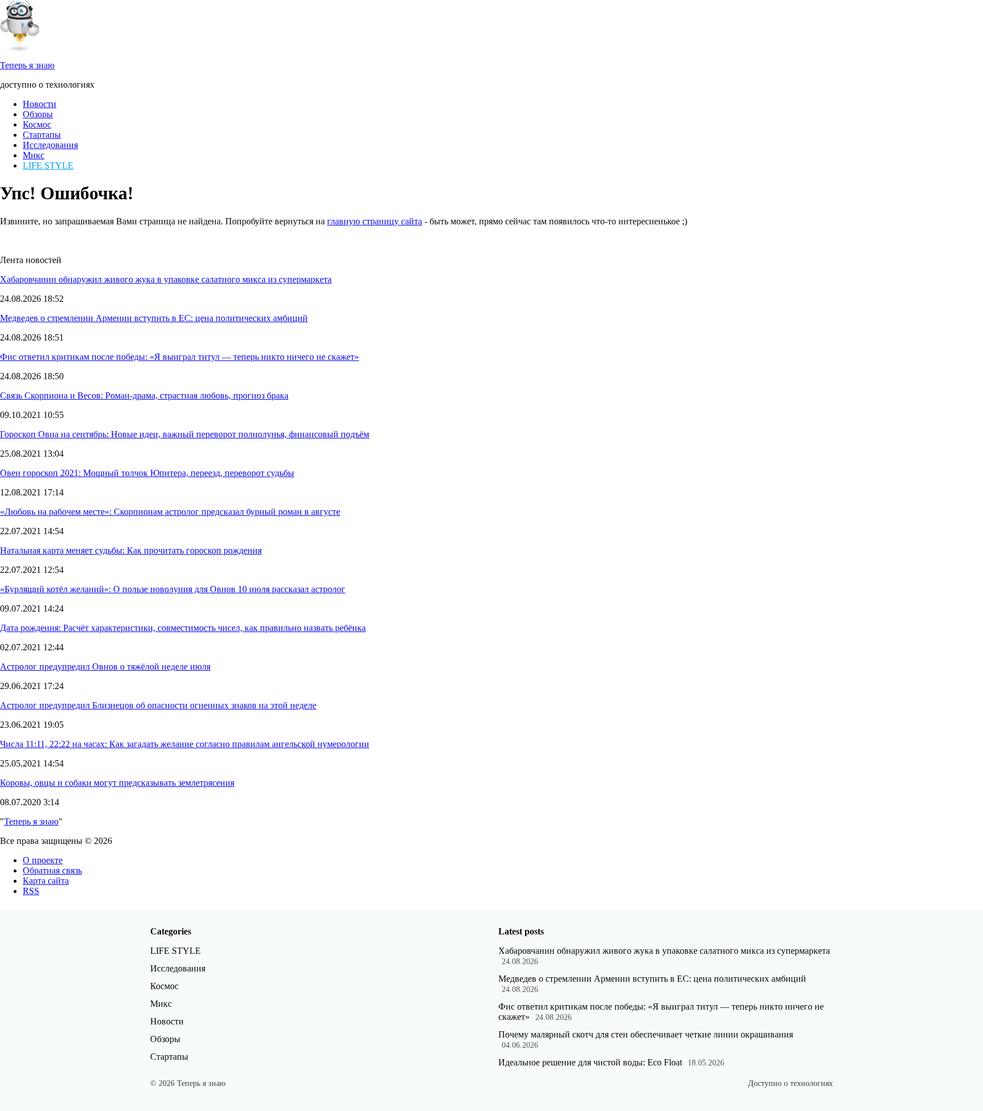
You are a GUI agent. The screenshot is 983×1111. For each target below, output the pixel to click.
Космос (37, 124)
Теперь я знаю (31, 821)
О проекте (43, 860)
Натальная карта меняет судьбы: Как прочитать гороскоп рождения (131, 550)
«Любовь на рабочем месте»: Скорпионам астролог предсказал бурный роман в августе (170, 511)
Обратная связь (52, 870)
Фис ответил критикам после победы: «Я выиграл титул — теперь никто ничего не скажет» (179, 357)
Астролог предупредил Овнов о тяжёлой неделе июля (105, 666)
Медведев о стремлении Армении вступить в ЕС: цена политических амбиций (154, 318)
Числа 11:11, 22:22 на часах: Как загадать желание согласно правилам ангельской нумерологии (184, 744)
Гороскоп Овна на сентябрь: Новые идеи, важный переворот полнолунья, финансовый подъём (184, 434)
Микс (33, 155)
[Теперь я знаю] (20, 48)
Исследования (50, 145)
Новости (39, 104)
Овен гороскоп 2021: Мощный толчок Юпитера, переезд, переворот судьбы (147, 473)
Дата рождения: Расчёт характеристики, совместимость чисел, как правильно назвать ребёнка (183, 628)
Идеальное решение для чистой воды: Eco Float (590, 1062)
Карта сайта (46, 880)
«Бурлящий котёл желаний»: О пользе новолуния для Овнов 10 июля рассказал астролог (172, 589)
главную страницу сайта (374, 221)
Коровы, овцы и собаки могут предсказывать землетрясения (117, 783)
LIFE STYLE (48, 165)
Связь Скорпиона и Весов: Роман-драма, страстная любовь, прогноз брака (144, 395)
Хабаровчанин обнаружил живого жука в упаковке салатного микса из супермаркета (166, 279)
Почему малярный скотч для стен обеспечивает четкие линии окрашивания (645, 1034)
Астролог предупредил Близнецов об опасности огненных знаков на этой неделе (158, 705)
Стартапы (42, 135)
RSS (31, 891)
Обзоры (38, 114)
